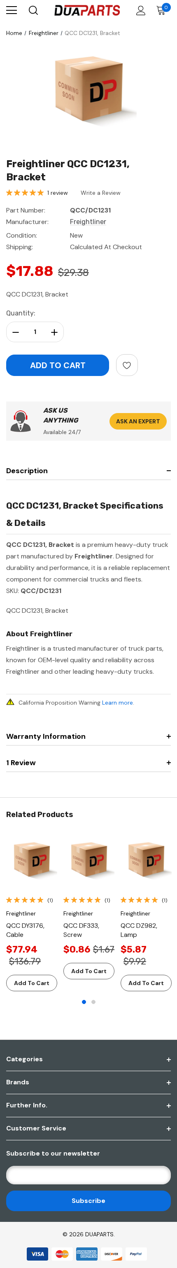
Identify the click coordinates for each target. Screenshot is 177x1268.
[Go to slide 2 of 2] (93, 1002)
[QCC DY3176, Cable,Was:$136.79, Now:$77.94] (31, 861)
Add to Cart (31, 983)
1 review (57, 192)
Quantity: (20, 313)
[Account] (139, 10)
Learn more (117, 702)
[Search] (33, 10)
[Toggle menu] (11, 10)
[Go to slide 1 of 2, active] (84, 1002)
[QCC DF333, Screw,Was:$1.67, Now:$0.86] (88, 861)
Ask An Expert (138, 421)
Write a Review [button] (101, 192)
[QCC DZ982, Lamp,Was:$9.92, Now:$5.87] (146, 861)
